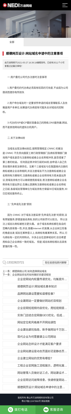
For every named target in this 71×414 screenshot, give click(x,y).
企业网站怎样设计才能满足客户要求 (39, 343)
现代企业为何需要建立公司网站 (36, 336)
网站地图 (45, 401)
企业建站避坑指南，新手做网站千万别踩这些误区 (42, 329)
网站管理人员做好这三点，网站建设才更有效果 (42, 372)
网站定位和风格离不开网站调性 (36, 322)
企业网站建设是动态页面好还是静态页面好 (42, 351)
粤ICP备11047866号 (31, 401)
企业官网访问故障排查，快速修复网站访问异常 (42, 379)
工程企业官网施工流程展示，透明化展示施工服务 (42, 365)
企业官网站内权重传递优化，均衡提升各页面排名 (42, 279)
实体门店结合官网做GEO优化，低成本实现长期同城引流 (42, 315)
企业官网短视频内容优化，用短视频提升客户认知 (42, 308)
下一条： (27, 274)
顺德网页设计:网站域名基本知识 (37, 286)
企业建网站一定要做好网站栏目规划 (39, 300)
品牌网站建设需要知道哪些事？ (36, 293)
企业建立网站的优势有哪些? (34, 358)
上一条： (25, 271)
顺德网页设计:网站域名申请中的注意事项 (42, 387)
